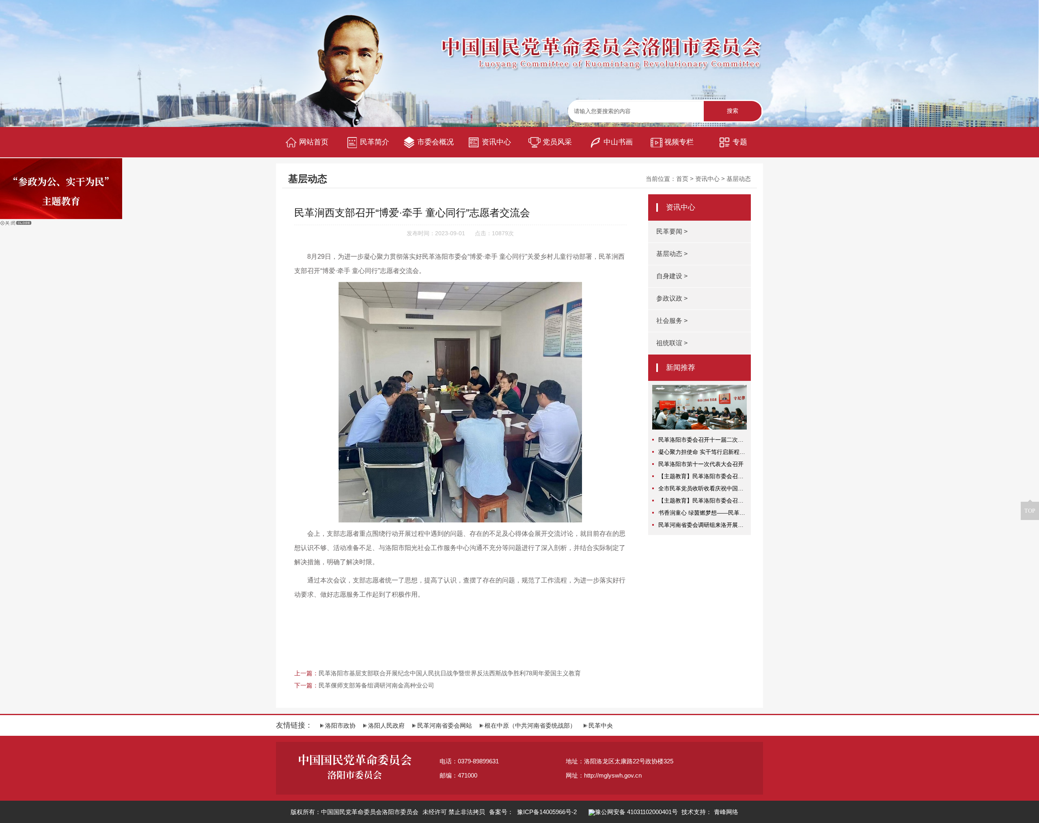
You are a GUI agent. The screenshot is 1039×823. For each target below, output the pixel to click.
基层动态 (738, 178)
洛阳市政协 (340, 725)
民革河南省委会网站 (444, 725)
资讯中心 (707, 178)
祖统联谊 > (672, 343)
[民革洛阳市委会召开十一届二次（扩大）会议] (699, 390)
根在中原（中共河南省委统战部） (530, 725)
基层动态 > (672, 253)
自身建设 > (672, 276)
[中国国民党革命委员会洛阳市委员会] (602, 54)
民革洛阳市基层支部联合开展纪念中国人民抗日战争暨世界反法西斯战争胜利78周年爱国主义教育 (450, 673)
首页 (682, 178)
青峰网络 (726, 811)
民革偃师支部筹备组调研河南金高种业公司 (376, 685)
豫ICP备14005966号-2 (546, 811)
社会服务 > (672, 320)
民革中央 (600, 725)
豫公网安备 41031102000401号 (636, 811)
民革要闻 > (672, 231)
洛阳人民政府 (386, 725)
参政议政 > (672, 298)
